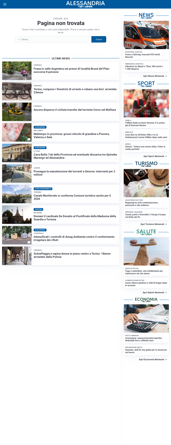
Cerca (99, 39)
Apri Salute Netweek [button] (153, 292)
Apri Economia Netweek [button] (151, 359)
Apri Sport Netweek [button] (153, 156)
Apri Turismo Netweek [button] (152, 224)
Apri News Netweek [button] (153, 76)
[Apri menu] (5, 4)
